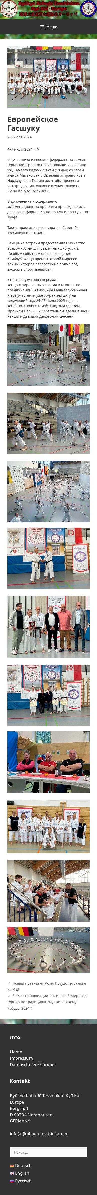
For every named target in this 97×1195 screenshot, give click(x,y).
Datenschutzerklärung (32, 1064)
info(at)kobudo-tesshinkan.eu (39, 1133)
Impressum (21, 1058)
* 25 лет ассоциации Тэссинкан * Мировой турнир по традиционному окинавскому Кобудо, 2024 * (47, 1001)
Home (16, 1052)
